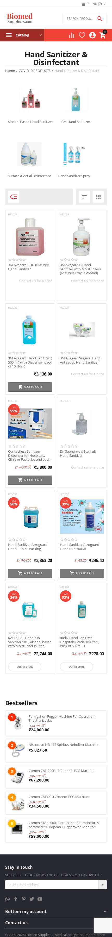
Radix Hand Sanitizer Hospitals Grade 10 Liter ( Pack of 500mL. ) (79, 642)
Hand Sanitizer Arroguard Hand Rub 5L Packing (27, 547)
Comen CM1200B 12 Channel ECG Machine (61, 770)
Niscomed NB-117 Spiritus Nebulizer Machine (63, 744)
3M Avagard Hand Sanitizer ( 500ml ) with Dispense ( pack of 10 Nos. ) (30, 362)
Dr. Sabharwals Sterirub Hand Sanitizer (78, 453)
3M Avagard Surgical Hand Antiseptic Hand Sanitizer (80, 360)
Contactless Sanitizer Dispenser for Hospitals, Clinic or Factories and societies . (29, 455)
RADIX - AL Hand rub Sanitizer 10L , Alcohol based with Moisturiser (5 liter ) (30, 642)
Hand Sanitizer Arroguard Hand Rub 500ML (79, 547)
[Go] (102, 884)
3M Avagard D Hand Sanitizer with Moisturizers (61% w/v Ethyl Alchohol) (80, 269)
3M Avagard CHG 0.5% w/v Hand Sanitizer (28, 267)
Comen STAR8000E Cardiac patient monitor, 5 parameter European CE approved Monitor (64, 824)
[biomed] (20, 18)
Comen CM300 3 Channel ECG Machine (59, 796)
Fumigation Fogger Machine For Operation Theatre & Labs (62, 718)
